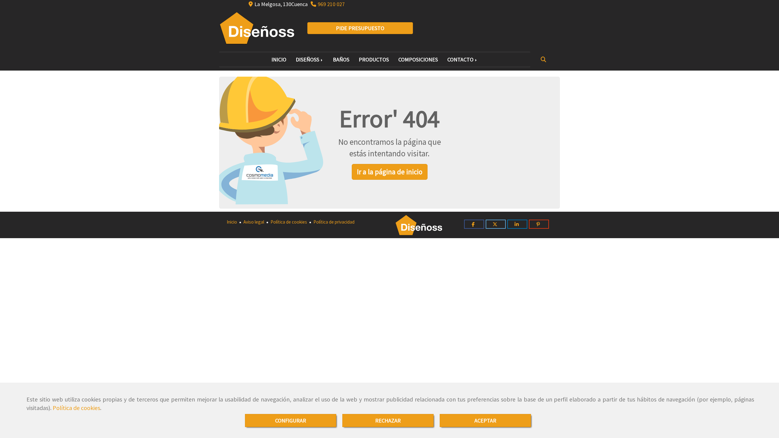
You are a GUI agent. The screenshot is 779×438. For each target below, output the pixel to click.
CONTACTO (461, 59)
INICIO (278, 59)
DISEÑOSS (308, 59)
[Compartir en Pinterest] (539, 224)
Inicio (232, 222)
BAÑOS (341, 59)
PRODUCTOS (374, 59)
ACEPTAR (485, 420)
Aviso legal (253, 222)
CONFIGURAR (290, 420)
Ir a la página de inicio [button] (389, 171)
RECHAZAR (388, 420)
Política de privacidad (334, 222)
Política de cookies (76, 408)
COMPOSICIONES (418, 59)
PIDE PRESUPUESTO (360, 28)
